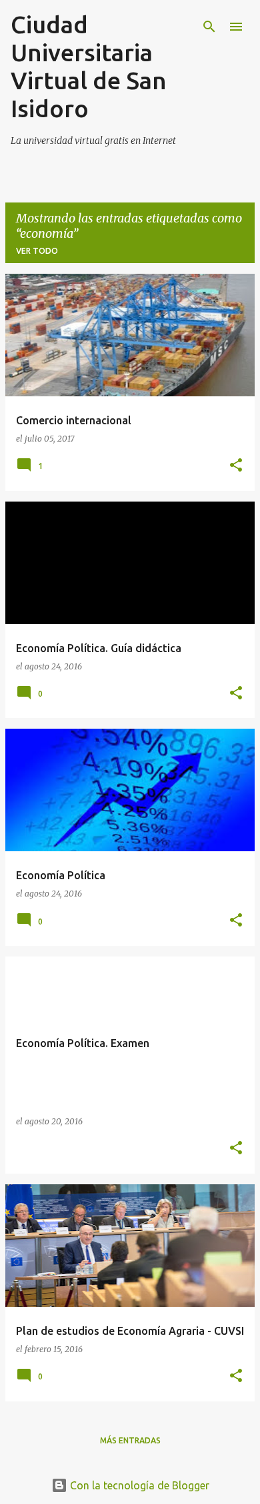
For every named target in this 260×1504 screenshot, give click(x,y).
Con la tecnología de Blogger (138, 1485)
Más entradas (130, 1440)
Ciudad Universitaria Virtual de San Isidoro (89, 66)
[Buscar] (209, 27)
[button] (236, 466)
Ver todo (37, 250)
